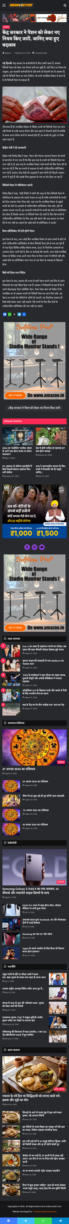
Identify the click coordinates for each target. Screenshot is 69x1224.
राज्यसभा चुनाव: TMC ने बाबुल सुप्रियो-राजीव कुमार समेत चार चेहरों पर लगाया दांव (22, 1019)
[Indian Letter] (21, 5)
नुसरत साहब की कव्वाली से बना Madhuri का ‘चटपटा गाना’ (43, 662)
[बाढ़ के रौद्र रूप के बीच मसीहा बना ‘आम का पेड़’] (11, 709)
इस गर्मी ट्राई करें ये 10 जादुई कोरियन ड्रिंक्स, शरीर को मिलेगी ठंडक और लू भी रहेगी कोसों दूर (44, 1143)
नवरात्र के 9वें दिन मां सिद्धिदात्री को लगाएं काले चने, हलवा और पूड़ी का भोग (31, 1098)
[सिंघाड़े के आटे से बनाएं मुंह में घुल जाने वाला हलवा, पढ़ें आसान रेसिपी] (11, 1117)
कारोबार (6, 27)
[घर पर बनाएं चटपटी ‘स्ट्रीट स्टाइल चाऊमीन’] (11, 1175)
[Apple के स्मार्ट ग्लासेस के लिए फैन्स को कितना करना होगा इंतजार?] (11, 953)
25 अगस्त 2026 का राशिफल (35, 810)
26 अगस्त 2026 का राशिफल (35, 782)
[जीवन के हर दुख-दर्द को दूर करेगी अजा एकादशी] (11, 801)
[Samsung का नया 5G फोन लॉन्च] (11, 939)
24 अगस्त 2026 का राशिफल (35, 825)
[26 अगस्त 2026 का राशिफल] (11, 786)
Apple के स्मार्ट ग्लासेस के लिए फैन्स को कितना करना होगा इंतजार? (43, 950)
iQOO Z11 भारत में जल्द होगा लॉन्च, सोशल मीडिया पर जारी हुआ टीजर (41, 907)
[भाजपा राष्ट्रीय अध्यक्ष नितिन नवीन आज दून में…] (58, 993)
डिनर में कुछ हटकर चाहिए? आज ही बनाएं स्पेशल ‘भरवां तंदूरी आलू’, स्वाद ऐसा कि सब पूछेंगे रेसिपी (44, 1187)
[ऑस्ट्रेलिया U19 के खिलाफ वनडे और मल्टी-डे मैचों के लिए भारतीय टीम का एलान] (11, 695)
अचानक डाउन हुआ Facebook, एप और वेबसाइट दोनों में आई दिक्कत (44, 921)
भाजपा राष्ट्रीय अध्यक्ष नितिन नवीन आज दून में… (23, 989)
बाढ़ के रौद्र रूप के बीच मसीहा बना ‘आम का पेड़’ (43, 705)
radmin (8, 53)
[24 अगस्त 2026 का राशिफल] (11, 829)
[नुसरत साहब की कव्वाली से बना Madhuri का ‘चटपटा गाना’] (11, 665)
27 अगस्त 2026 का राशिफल (18, 769)
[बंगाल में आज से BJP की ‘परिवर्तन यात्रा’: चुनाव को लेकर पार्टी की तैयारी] (58, 1008)
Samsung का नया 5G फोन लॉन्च (37, 934)
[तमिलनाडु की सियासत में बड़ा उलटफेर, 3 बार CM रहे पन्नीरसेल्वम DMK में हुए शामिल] (58, 1036)
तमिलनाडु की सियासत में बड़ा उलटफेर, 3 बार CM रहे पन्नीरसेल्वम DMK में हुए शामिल (24, 1033)
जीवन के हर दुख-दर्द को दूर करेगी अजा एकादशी (43, 796)
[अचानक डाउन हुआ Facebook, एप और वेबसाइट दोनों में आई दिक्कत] (11, 924)
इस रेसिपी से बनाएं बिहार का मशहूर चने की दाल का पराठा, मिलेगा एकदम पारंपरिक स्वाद (43, 1128)
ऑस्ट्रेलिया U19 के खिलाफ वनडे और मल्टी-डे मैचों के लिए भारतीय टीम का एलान (44, 692)
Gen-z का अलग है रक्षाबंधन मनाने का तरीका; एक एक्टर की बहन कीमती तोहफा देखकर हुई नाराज (44, 648)
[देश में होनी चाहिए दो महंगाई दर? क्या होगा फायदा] (51, 436)
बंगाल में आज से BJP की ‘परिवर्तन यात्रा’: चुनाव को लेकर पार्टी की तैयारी (23, 1004)
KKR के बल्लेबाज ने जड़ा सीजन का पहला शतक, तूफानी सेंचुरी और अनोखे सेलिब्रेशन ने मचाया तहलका (44, 678)
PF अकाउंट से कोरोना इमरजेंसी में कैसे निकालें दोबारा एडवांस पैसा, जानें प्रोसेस (17, 469)
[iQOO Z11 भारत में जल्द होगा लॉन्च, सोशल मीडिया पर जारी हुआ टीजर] (11, 910)
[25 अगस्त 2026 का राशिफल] (11, 815)
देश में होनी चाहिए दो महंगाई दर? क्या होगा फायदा (50, 449)
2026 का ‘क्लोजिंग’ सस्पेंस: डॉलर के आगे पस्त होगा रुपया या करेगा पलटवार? (17, 451)
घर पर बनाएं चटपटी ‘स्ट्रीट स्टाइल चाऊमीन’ (41, 1171)
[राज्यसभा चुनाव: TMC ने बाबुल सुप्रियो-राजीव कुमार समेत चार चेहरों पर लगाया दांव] (58, 1022)
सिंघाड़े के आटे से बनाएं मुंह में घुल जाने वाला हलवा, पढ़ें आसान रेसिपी (42, 1114)
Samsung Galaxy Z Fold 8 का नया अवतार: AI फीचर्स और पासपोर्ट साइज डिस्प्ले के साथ (30, 891)
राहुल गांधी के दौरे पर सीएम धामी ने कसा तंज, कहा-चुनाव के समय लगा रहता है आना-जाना (24, 976)
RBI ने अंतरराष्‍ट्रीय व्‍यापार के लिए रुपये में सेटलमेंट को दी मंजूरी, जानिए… (50, 469)
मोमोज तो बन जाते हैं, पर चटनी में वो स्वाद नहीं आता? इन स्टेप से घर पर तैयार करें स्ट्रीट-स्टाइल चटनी (43, 1159)
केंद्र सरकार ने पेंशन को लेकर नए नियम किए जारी (35, 408)
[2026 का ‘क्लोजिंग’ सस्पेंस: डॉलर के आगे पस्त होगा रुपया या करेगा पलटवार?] (17, 436)
